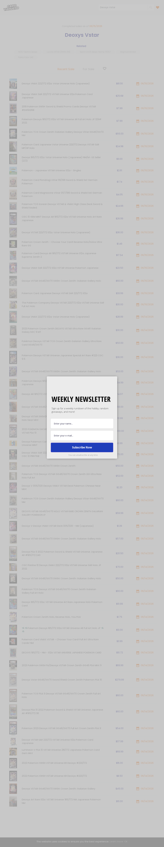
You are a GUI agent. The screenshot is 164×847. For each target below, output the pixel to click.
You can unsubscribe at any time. (83, 455)
